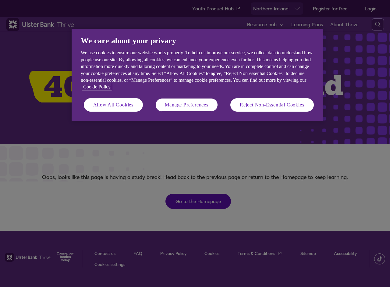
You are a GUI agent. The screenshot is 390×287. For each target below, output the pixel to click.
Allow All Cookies (113, 104)
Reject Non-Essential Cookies (272, 104)
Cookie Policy (97, 86)
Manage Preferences (186, 104)
